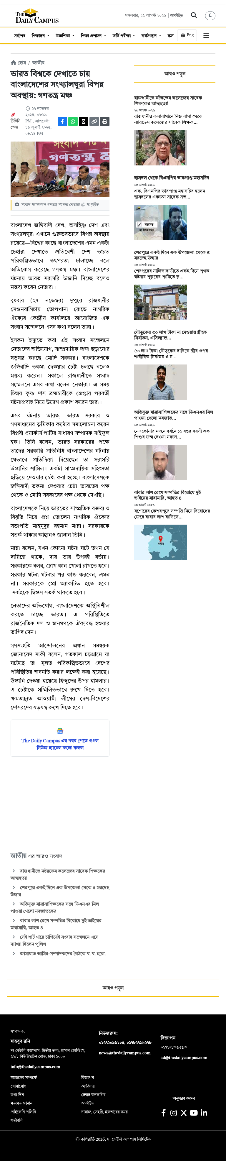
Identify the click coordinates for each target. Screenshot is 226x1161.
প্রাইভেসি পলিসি (23, 1112)
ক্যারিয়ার (87, 1086)
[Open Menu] (206, 35)
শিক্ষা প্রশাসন (92, 36)
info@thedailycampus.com (35, 1067)
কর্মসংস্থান (150, 36)
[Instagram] (173, 1113)
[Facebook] (62, 121)
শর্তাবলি (17, 1121)
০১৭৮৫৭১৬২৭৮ (139, 1043)
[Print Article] (104, 121)
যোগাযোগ (18, 1086)
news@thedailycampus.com (125, 1053)
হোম (21, 63)
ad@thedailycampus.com (184, 1058)
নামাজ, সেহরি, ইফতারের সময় (104, 1112)
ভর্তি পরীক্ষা (122, 36)
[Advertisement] (60, 804)
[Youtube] (193, 1113)
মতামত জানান (21, 1103)
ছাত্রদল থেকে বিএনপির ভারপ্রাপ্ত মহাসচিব (171, 178)
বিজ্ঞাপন (87, 1078)
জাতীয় (38, 63)
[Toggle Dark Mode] (210, 15)
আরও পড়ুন (174, 74)
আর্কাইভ (176, 16)
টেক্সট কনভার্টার (93, 1095)
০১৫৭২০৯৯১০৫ (111, 1043)
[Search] (194, 15)
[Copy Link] (94, 121)
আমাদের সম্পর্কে (24, 1078)
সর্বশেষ (19, 36)
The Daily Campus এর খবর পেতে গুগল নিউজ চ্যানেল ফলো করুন (60, 745)
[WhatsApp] (73, 121)
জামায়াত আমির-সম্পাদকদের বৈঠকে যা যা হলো (62, 954)
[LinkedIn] (203, 1113)
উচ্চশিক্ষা (63, 36)
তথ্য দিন (17, 1095)
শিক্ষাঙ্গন (39, 36)
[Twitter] (83, 121)
